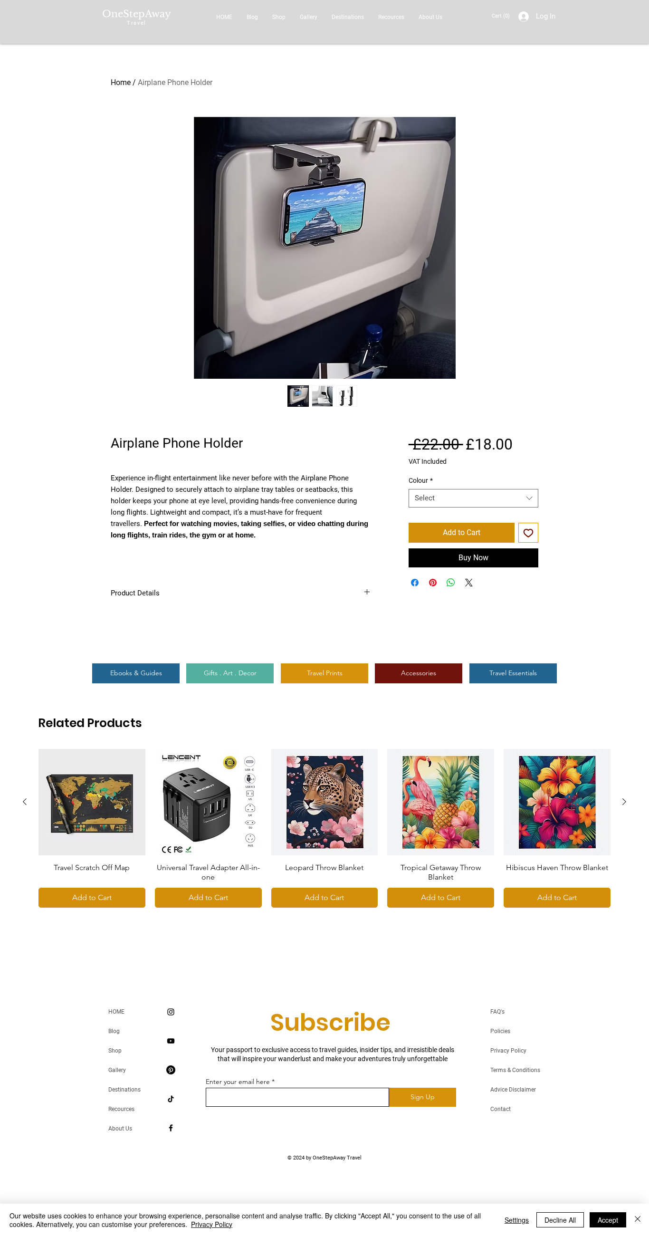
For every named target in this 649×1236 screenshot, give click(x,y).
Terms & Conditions (515, 1070)
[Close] (637, 1219)
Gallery (117, 1070)
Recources (121, 1109)
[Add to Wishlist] (528, 533)
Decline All (560, 1220)
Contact (500, 1109)
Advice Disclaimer (513, 1089)
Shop (115, 1050)
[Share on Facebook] (414, 582)
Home (121, 82)
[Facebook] (170, 1127)
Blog (114, 1031)
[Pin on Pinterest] (433, 582)
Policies (500, 1031)
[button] (502, 16)
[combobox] (473, 498)
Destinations (124, 1089)
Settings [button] (517, 1220)
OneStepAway (136, 13)
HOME (116, 1011)
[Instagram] (170, 1011)
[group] (324, 828)
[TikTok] (170, 1098)
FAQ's (497, 1011)
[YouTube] (170, 1040)
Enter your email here (238, 1081)
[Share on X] (469, 582)
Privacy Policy (508, 1050)
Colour (421, 480)
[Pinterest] (170, 1069)
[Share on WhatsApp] (451, 582)
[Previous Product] (24, 801)
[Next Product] (624, 801)
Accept (608, 1220)
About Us (120, 1128)
